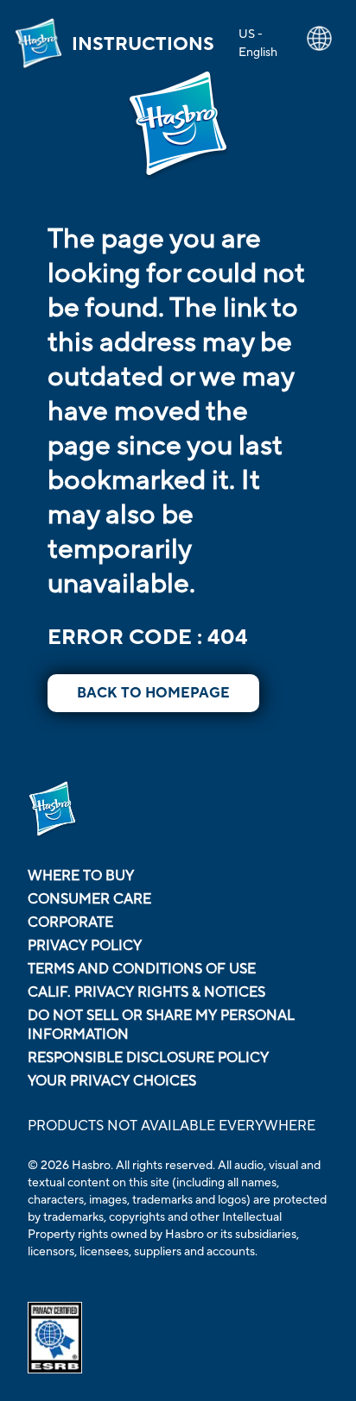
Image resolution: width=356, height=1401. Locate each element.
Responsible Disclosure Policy (148, 1057)
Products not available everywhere (171, 1126)
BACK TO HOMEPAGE (153, 693)
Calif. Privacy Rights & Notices (146, 992)
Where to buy (81, 876)
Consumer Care (89, 899)
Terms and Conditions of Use (142, 969)
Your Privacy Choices (112, 1081)
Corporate (70, 922)
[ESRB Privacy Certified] (178, 1337)
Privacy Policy (85, 945)
